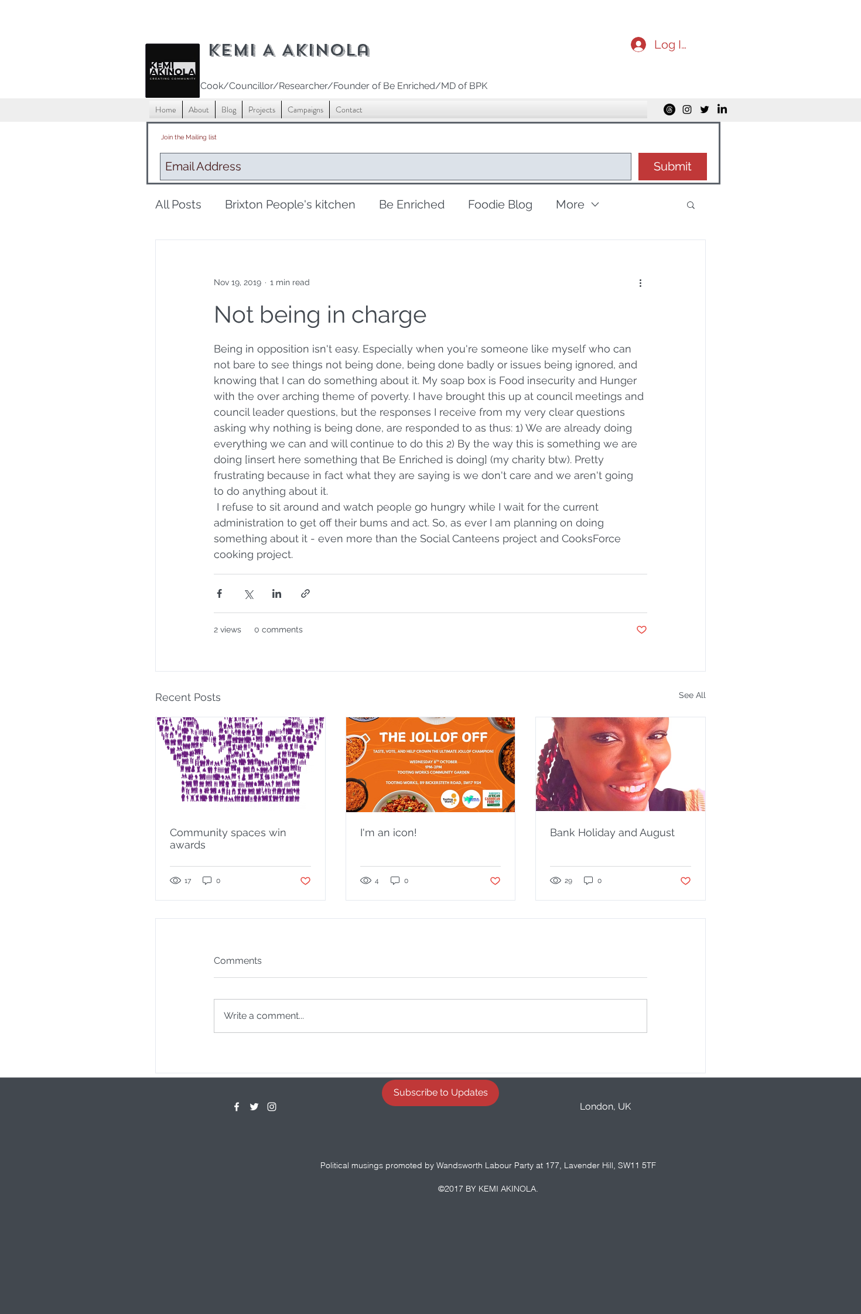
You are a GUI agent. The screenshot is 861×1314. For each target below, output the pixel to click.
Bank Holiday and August (612, 832)
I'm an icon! (388, 832)
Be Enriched (412, 204)
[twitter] (704, 109)
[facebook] (236, 1107)
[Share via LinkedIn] (276, 593)
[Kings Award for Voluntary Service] (240, 764)
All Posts (178, 204)
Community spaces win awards (228, 838)
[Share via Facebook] (219, 593)
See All (692, 695)
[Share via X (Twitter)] (248, 593)
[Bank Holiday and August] (620, 764)
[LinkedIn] (722, 109)
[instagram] (687, 109)
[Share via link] (305, 593)
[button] (690, 204)
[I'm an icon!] (430, 764)
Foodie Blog (500, 204)
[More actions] (640, 282)
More (570, 204)
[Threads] (669, 109)
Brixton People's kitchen (290, 204)
